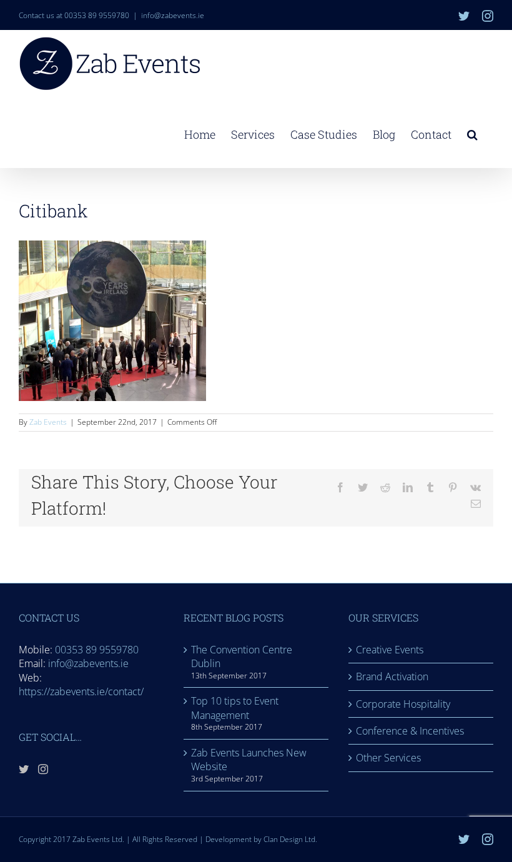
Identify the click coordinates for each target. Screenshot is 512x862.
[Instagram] (43, 769)
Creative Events (389, 649)
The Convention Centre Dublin (241, 656)
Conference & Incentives (410, 731)
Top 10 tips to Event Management (234, 707)
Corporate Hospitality (403, 704)
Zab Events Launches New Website (249, 759)
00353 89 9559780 (97, 649)
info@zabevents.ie (172, 15)
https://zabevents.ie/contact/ (81, 691)
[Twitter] (24, 769)
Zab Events (48, 422)
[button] (472, 133)
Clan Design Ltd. (290, 839)
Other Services (388, 758)
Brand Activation (392, 676)
